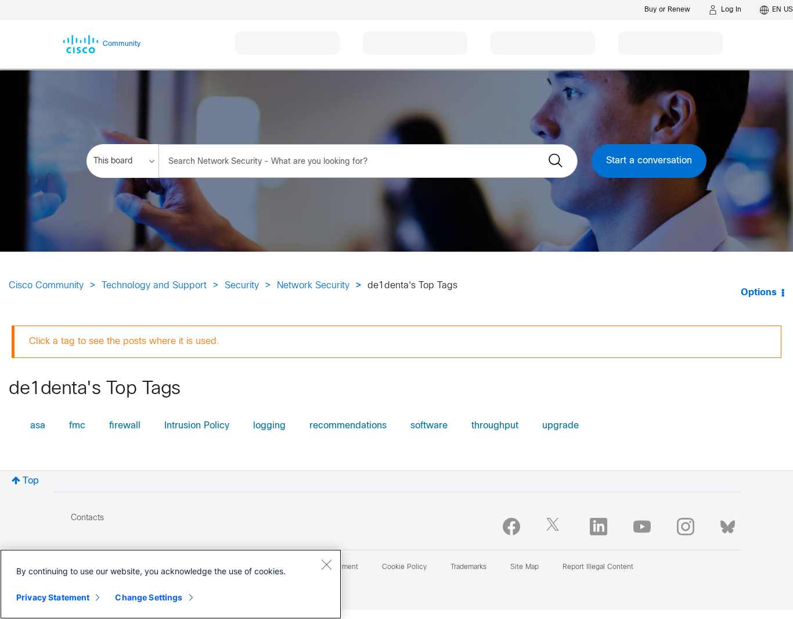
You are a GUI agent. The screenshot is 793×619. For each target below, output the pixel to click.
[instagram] (685, 526)
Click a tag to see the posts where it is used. (124, 341)
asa (37, 425)
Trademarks (468, 567)
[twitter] (555, 526)
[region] (170, 584)
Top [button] (31, 481)
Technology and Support (154, 285)
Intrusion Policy (196, 425)
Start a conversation (649, 160)
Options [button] (759, 292)
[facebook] (511, 526)
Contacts (87, 518)
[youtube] (642, 526)
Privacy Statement (52, 597)
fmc (77, 425)
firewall (124, 425)
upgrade (560, 425)
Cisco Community (46, 285)
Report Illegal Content (598, 567)
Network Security (313, 285)
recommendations (348, 425)
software (429, 425)
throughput (494, 425)
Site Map (524, 567)
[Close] (326, 564)
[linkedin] (598, 526)
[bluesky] (728, 524)
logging (269, 425)
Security (242, 285)
